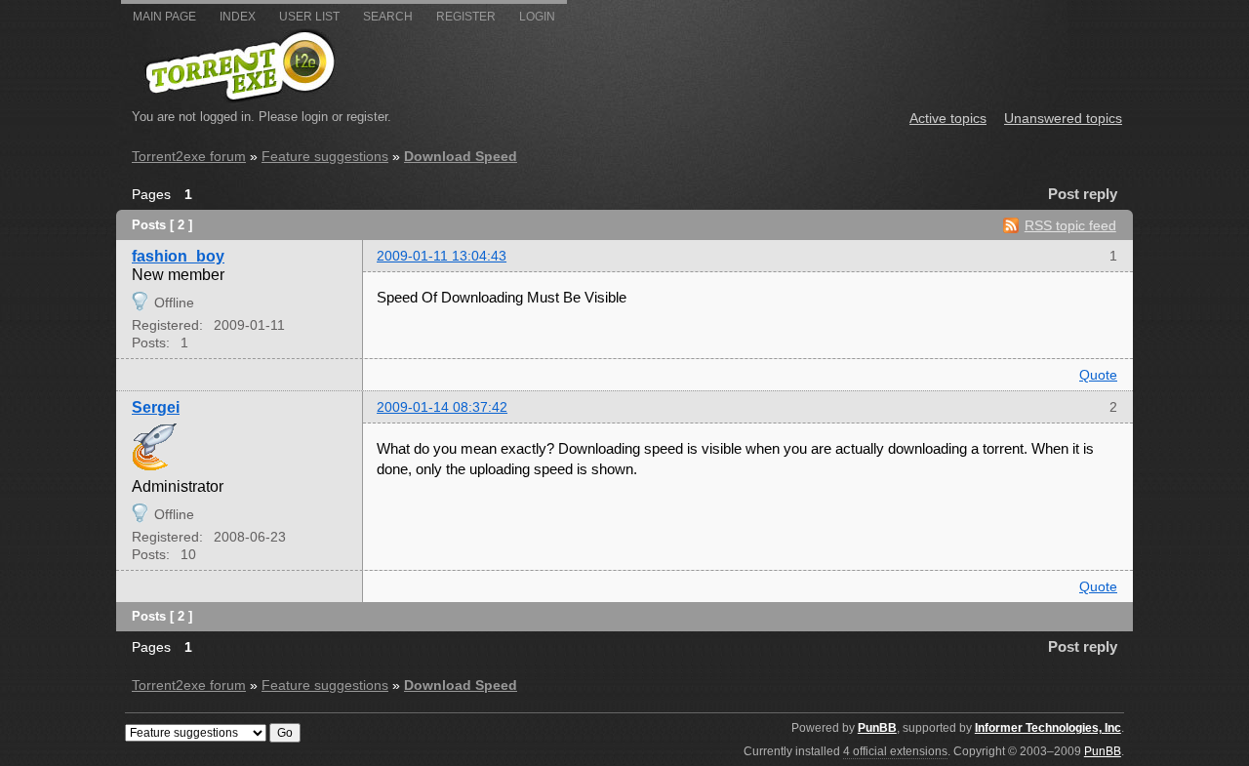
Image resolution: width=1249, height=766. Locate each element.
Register (466, 16)
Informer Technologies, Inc (1048, 728)
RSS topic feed (1070, 225)
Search (388, 16)
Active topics (948, 118)
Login (537, 16)
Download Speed (460, 156)
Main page (164, 16)
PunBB (877, 728)
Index (238, 16)
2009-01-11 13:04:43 (441, 255)
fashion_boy (178, 255)
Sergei (156, 407)
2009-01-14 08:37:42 (442, 407)
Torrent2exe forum (189, 156)
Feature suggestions (325, 156)
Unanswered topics (1063, 118)
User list (309, 16)
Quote (1098, 375)
